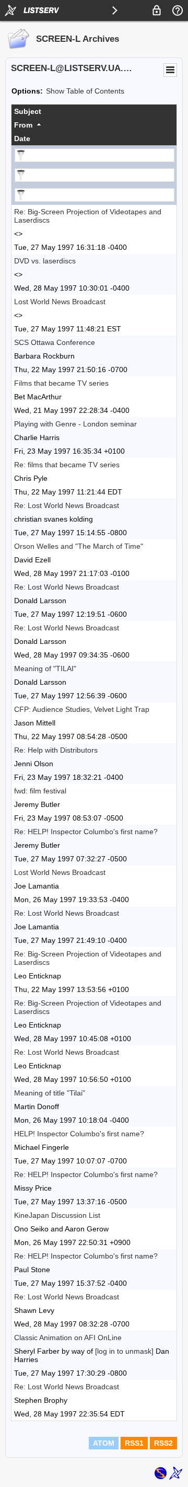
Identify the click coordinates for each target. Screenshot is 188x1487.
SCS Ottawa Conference (54, 342)
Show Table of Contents (85, 91)
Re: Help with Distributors (56, 750)
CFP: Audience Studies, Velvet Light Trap (81, 709)
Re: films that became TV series (67, 464)
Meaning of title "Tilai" (49, 1093)
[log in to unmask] (124, 1351)
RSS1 (134, 1443)
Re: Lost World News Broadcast (66, 505)
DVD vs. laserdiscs (45, 261)
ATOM (103, 1443)
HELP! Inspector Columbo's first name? (79, 1133)
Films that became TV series (61, 383)
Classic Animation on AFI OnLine (68, 1337)
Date (22, 138)
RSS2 (163, 1443)
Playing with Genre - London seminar (75, 424)
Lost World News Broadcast (59, 301)
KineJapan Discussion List (57, 1215)
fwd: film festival (40, 791)
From (23, 125)
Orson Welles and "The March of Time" (78, 546)
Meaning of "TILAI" (45, 668)
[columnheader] (94, 111)
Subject (27, 111)
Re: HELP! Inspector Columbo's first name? (86, 831)
